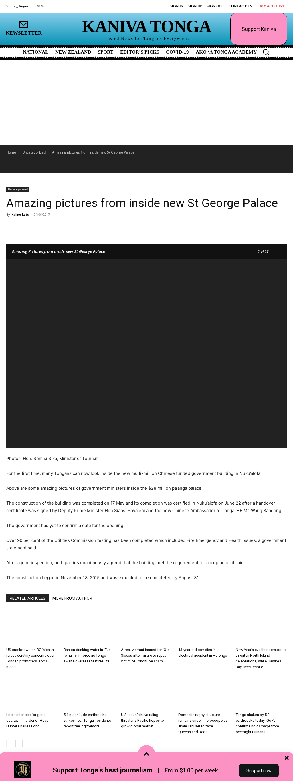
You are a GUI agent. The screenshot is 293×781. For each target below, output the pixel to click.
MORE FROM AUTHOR (72, 598)
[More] (74, 227)
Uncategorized (34, 152)
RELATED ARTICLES (27, 598)
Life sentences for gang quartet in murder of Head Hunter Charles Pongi (27, 720)
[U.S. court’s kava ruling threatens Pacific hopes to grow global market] (146, 692)
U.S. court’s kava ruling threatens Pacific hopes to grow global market (142, 720)
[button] (266, 52)
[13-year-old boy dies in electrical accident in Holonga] (203, 627)
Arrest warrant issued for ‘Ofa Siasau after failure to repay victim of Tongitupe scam (145, 655)
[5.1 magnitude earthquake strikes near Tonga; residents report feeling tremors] (89, 692)
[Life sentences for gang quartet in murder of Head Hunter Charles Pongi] (31, 692)
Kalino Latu (20, 214)
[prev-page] (9, 743)
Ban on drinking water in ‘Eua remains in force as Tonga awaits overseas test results (87, 655)
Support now (259, 770)
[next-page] (19, 743)
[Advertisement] (146, 102)
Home (11, 152)
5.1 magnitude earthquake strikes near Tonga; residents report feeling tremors (87, 720)
